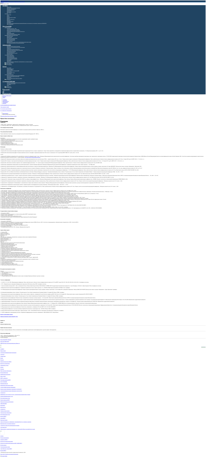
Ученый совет (3, 356)
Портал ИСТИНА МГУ (4, 341)
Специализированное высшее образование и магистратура (11, 390)
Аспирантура (2, 392)
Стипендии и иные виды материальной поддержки (9, 425)
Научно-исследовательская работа (6, 441)
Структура (2, 354)
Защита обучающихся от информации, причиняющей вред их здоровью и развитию (15, 421)
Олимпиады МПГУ (4, 439)
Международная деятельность (5, 370)
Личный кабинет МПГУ (20, 1)
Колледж (4, 96)
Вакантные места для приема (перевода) (7, 423)
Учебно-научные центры (4, 410)
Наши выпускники (3, 420)
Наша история (3, 350)
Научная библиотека (4, 372)
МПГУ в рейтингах (4, 378)
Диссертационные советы (5, 446)
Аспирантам (5, 100)
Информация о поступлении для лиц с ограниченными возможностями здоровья (15, 394)
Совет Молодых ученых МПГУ (6, 448)
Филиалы (2, 369)
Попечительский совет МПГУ (5, 361)
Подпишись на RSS (5, 0)
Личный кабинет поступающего (8, 1)
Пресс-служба (3, 376)
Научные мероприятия (4, 437)
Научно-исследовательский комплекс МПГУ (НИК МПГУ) (11, 443)
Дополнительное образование (5, 412)
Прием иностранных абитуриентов (6, 401)
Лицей (4, 97)
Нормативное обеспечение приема (6, 385)
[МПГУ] (2, 2)
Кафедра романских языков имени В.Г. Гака (9, 316)
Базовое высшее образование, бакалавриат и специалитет (11, 389)
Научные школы (3, 445)
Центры (1, 367)
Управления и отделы (4, 365)
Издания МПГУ (3, 450)
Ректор (1, 358)
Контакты (4, 103)
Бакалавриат (2, 405)
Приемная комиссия (4, 383)
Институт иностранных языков (6, 314)
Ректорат (2, 359)
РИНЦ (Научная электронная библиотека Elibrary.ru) (10, 343)
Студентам (4, 99)
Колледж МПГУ (3, 416)
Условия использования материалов (11, 454)
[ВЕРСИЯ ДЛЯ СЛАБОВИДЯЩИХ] (6, 89)
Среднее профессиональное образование (7, 387)
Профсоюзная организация (5, 374)
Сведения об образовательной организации (8, 352)
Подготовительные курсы (5, 398)
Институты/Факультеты (7, 95)
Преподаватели (5, 113)
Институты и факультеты (5, 363)
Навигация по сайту (5, 3)
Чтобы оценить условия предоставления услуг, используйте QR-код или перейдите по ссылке (17, 429)
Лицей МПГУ (3, 418)
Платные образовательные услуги (6, 396)
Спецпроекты (5, 102)
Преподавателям (6, 101)
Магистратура (3, 407)
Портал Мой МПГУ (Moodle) (5, 339)
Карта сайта (2, 454)
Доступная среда (3, 427)
